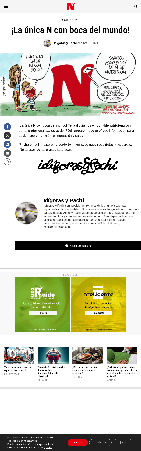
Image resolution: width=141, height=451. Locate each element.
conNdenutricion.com (114, 125)
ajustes (48, 447)
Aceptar (77, 442)
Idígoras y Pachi (65, 43)
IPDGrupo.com (76, 130)
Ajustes (123, 442)
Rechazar (100, 442)
